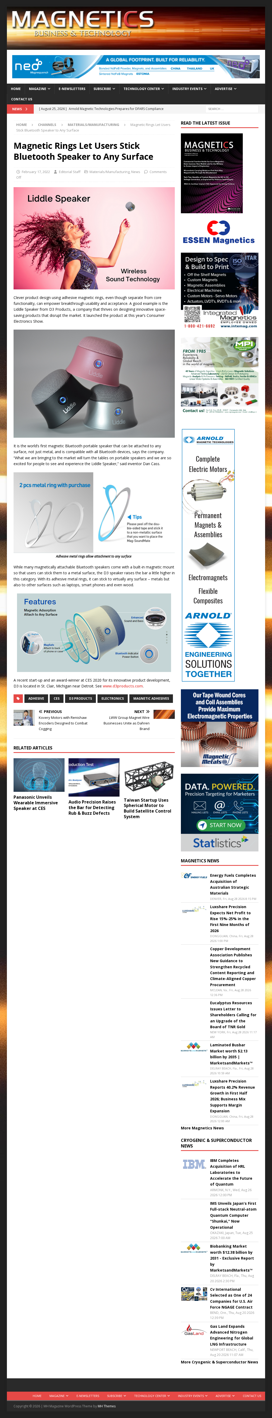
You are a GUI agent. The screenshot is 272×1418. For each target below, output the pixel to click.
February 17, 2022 (36, 171)
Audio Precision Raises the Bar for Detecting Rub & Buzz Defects (92, 807)
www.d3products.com (123, 685)
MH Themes (107, 1406)
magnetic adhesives (151, 698)
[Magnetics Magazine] (136, 46)
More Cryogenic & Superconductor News (219, 1361)
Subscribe (102, 89)
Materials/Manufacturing (110, 171)
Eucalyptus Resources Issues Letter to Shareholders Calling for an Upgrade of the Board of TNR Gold (233, 1014)
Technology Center (142, 89)
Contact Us (21, 99)
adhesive (36, 698)
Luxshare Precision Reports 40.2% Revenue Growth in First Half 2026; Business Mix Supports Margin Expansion (232, 1096)
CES (57, 698)
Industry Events (187, 89)
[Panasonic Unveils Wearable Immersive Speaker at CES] (39, 775)
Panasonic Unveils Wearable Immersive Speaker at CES (36, 802)
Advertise (223, 89)
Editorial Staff (69, 171)
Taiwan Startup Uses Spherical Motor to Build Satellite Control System (147, 808)
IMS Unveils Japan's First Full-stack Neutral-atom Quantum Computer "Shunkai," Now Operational (233, 1215)
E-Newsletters (72, 89)
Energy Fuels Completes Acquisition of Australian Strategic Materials (233, 884)
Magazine (37, 89)
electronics (112, 698)
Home (16, 89)
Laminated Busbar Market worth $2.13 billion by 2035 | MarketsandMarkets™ (231, 1053)
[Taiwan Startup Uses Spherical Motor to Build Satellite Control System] (149, 776)
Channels (47, 124)
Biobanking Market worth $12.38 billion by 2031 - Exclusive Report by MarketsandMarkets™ (232, 1258)
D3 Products (80, 698)
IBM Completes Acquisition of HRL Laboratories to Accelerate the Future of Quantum (231, 1172)
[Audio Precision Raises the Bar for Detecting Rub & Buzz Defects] (94, 777)
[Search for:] (231, 108)
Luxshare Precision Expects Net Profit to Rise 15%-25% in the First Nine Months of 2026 (230, 918)
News (135, 171)
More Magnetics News (202, 1127)
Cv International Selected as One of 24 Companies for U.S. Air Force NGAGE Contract (231, 1298)
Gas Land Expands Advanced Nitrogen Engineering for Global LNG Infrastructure (231, 1335)
